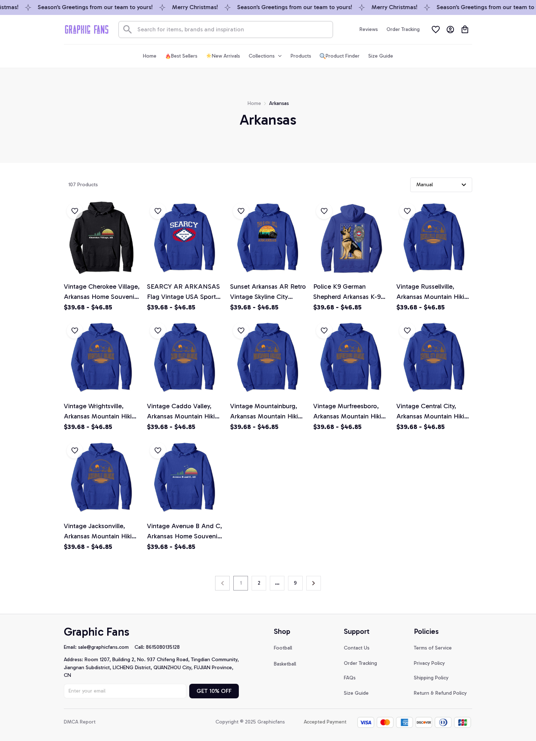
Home (254, 103)
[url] (106, 647)
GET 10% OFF (214, 690)
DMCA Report (80, 722)
